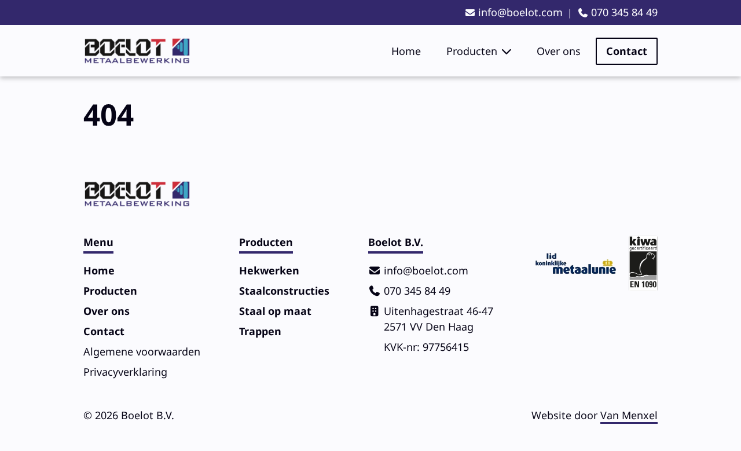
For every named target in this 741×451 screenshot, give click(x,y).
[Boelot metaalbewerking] (136, 51)
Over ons (559, 51)
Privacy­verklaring (125, 372)
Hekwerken (269, 270)
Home (406, 51)
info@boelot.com (520, 12)
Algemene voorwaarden (141, 351)
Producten (471, 51)
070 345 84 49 (624, 12)
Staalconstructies (284, 291)
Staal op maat (275, 311)
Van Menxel (629, 415)
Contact (626, 51)
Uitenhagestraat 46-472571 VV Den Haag (438, 318)
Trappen (260, 331)
